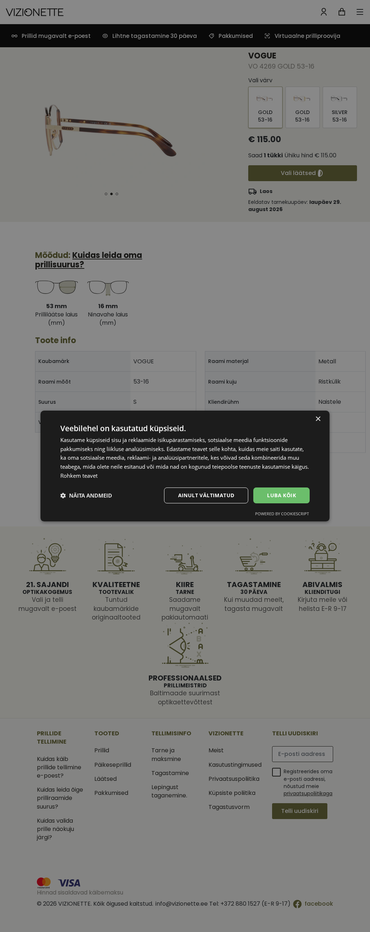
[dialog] (185, 466)
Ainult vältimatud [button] (206, 495)
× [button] (317, 419)
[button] (86, 495)
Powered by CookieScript (282, 513)
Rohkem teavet (79, 475)
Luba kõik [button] (281, 495)
